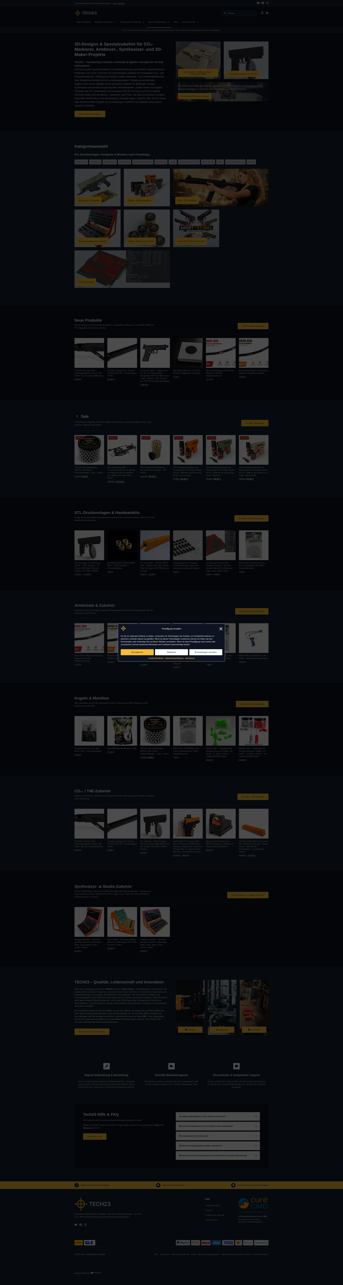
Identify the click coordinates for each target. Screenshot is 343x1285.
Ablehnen (171, 652)
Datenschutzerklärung (174, 658)
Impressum (190, 658)
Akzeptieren (137, 652)
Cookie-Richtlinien (156, 658)
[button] (221, 628)
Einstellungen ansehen (206, 652)
